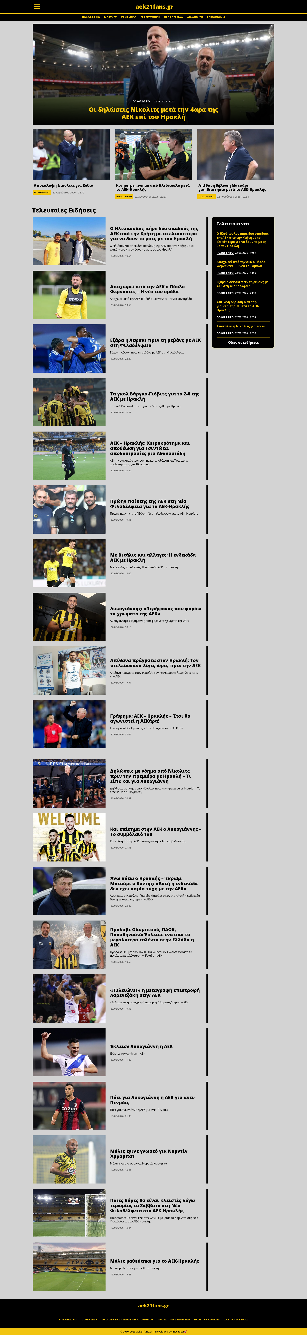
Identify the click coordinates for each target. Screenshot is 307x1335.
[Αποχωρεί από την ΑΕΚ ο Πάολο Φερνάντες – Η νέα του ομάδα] (69, 295)
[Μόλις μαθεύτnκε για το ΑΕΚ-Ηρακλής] (69, 1267)
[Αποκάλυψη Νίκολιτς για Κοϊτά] (71, 154)
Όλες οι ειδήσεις (243, 342)
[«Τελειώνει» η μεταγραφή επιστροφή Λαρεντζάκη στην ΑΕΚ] (69, 998)
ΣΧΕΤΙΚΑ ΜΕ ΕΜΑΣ (236, 1319)
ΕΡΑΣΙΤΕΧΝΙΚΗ (150, 17)
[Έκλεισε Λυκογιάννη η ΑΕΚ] (69, 1052)
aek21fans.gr (153, 1305)
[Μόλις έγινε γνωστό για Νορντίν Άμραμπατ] (69, 1159)
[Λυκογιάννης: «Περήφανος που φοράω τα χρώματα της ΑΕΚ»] (69, 617)
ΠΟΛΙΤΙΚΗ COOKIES (207, 1319)
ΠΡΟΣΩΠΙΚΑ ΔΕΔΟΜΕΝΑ (174, 1319)
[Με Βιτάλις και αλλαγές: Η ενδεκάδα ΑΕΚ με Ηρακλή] (69, 563)
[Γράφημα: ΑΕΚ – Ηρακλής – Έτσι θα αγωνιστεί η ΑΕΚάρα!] (69, 724)
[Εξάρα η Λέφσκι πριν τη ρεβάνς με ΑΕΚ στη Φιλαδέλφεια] (69, 348)
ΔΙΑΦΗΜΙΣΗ (195, 17)
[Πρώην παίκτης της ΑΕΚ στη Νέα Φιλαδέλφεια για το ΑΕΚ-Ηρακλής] (69, 509)
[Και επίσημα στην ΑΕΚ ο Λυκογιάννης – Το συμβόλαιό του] (69, 837)
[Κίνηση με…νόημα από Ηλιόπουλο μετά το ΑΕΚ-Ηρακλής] (153, 154)
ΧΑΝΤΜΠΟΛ (128, 17)
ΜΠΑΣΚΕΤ (110, 17)
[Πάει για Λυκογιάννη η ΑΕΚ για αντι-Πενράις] (69, 1106)
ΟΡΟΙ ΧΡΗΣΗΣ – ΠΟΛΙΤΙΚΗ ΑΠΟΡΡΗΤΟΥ (128, 1319)
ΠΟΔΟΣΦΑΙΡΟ (91, 17)
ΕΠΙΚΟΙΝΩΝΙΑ (216, 17)
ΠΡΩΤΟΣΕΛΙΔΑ (173, 17)
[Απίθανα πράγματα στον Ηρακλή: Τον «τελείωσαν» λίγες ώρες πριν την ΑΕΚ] (69, 670)
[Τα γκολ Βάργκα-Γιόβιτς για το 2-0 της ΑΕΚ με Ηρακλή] (69, 402)
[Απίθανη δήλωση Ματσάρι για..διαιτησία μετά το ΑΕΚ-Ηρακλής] (235, 154)
